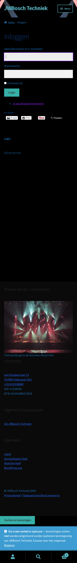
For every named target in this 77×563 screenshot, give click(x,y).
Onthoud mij (14, 83)
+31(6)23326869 (13, 384)
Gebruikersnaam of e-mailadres (23, 49)
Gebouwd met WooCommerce (41, 495)
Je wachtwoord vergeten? (28, 103)
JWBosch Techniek (26, 8)
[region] (38, 324)
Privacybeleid (12, 495)
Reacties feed (12, 463)
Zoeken (38, 557)
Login (11, 92)
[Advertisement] (31, 217)
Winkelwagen (59, 553)
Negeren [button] (9, 545)
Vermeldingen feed (15, 458)
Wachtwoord (12, 66)
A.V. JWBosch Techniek (17, 424)
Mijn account (13, 557)
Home (11, 22)
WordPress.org (13, 468)
